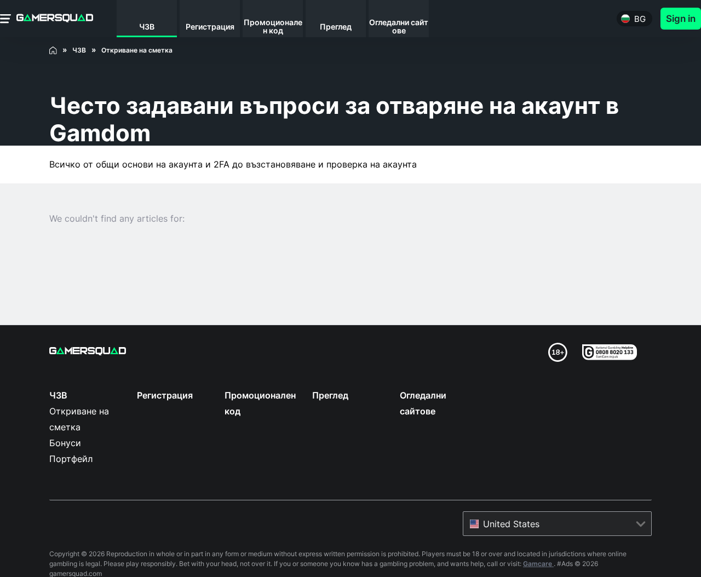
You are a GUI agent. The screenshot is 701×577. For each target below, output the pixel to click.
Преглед (330, 395)
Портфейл (71, 458)
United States (511, 523)
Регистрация (165, 395)
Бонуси (65, 442)
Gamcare (538, 563)
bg (640, 19)
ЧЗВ (58, 395)
